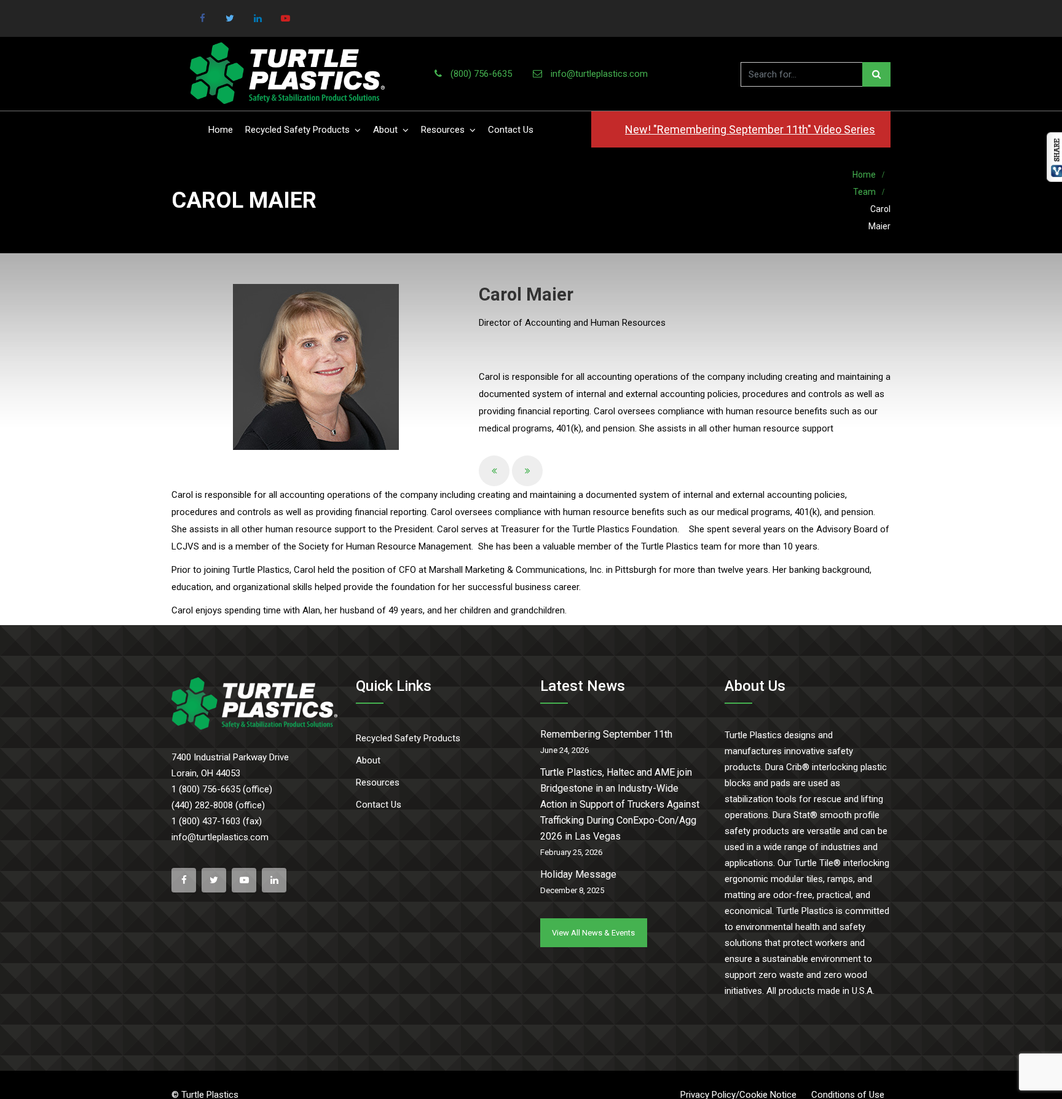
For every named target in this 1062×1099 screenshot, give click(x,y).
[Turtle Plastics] (287, 73)
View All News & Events (593, 932)
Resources (443, 129)
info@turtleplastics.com (599, 73)
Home (220, 129)
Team (864, 192)
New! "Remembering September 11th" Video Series (750, 129)
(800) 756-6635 (481, 73)
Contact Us (510, 129)
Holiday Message (578, 874)
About (385, 129)
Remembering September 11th (606, 734)
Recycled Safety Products (297, 129)
